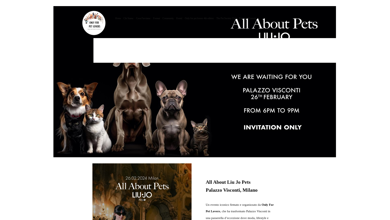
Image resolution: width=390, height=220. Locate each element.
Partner (242, 18)
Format (156, 18)
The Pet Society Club (226, 18)
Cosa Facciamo (143, 18)
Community (168, 18)
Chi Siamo (129, 18)
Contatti (252, 18)
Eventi (179, 18)
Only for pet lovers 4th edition (199, 18)
